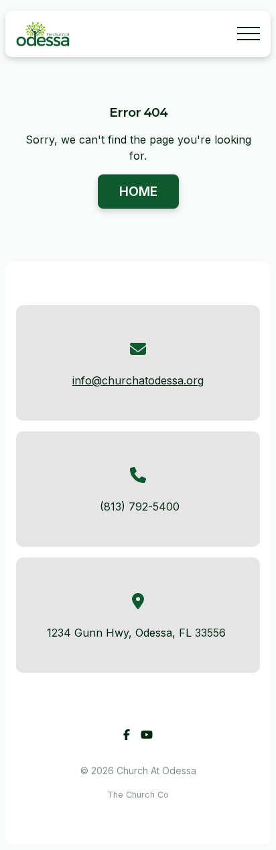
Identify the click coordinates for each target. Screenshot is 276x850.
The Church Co (138, 795)
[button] (248, 33)
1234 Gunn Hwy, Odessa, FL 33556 (136, 632)
